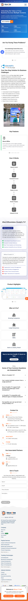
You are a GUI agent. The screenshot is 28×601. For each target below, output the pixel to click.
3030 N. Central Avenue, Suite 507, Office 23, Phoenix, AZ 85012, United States (16, 431)
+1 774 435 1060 (9, 1)
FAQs (2, 537)
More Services (4, 552)
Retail (2, 578)
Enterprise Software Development (8, 548)
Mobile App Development (7, 546)
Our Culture (3, 535)
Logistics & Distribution (6, 579)
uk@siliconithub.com (12, 465)
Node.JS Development (6, 563)
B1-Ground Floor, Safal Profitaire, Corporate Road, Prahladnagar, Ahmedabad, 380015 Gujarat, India (8, 522)
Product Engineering (5, 550)
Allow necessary (8, 596)
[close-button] (25, 587)
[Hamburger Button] (25, 4)
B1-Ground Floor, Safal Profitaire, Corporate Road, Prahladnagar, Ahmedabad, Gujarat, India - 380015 (15, 419)
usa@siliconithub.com (12, 459)
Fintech (2, 572)
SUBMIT (4, 502)
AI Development (4, 557)
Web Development (5, 544)
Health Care (3, 574)
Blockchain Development (6, 559)
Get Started (5, 21)
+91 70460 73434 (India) (11, 438)
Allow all (19, 596)
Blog (2, 531)
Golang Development (6, 561)
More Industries (4, 581)
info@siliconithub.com (19, 1)
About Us (3, 529)
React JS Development (6, 565)
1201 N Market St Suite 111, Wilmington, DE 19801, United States (16, 426)
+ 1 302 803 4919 (11, 457)
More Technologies (5, 567)
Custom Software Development (8, 542)
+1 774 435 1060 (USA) (11, 444)
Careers (2, 533)
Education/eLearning (6, 576)
